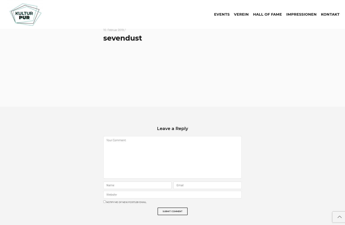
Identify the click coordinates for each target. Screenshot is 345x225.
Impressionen (301, 14)
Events (222, 14)
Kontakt (330, 14)
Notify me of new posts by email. (126, 202)
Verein (241, 14)
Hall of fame (267, 14)
